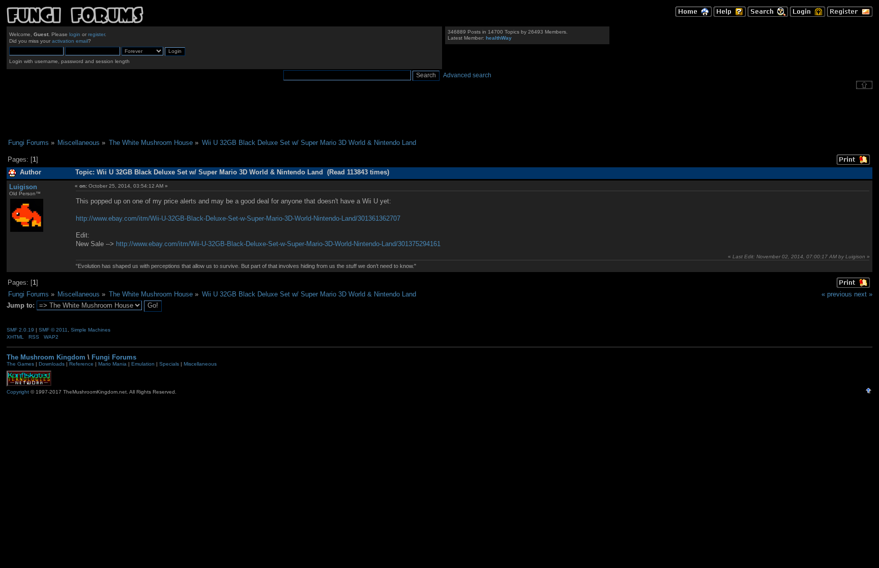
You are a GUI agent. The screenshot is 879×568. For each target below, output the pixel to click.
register (96, 34)
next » (863, 294)
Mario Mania (112, 364)
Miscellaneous (200, 364)
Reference (81, 364)
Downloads (52, 364)
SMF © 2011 (53, 330)
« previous (837, 294)
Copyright (18, 392)
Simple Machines (90, 330)
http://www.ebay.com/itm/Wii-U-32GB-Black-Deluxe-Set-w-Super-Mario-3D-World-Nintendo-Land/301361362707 (238, 218)
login (74, 34)
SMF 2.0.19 (20, 330)
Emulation (143, 364)
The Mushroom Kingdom (46, 357)
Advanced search (467, 75)
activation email (70, 41)
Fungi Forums (114, 357)
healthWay (499, 38)
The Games (20, 364)
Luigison (23, 187)
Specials (169, 364)
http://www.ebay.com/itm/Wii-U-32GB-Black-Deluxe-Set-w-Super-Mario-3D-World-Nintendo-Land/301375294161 (278, 244)
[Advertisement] (439, 114)
